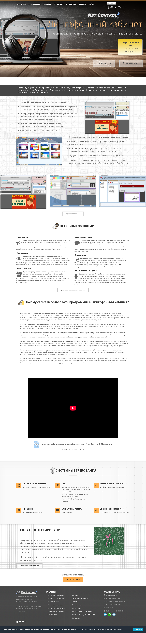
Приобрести (59, 4)
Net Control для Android (56, 608)
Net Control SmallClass (55, 598)
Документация (77, 605)
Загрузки (47, 4)
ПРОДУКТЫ (21, 4)
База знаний (76, 608)
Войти (91, 4)
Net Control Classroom (55, 595)
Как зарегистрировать (80, 598)
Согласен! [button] (138, 629)
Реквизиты (109, 608)
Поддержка (71, 4)
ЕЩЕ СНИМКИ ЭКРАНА (73, 214)
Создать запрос (111, 595)
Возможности (35, 4)
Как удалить (76, 618)
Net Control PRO (53, 601)
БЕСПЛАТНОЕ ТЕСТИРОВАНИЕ (29, 566)
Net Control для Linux (55, 605)
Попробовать (132, 63)
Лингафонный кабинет (55, 611)
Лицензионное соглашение (82, 611)
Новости (82, 4)
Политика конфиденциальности (83, 615)
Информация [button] (118, 629)
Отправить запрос (73, 579)
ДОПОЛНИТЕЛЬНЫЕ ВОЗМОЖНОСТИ (73, 290)
